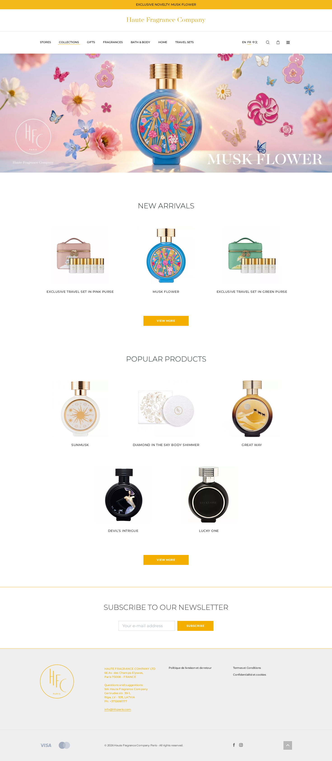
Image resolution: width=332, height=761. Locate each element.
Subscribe (195, 625)
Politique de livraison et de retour (190, 667)
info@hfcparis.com (117, 709)
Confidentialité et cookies (249, 674)
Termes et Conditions (247, 667)
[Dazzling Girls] (166, 113)
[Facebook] (234, 745)
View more (166, 320)
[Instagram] (241, 745)
